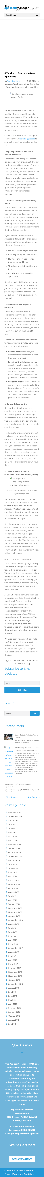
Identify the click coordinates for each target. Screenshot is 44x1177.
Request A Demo (22, 1159)
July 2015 (12, 1024)
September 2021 (15, 816)
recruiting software (27, 769)
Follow (22, 690)
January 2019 (14, 904)
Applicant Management (22, 757)
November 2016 (15, 976)
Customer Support (20, 765)
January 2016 (14, 1012)
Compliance (32, 763)
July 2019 (12, 896)
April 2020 (12, 876)
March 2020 (13, 880)
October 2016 (14, 980)
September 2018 (15, 920)
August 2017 (13, 952)
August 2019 (13, 892)
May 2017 (12, 956)
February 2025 (14, 812)
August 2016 (13, 988)
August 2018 (13, 924)
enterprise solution (32, 765)
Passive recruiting (21, 84)
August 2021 (13, 820)
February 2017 (14, 968)
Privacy (7, 1174)
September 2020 (15, 856)
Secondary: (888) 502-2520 (22, 1130)
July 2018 (12, 928)
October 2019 (14, 888)
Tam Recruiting (21, 740)
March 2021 (13, 840)
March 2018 (13, 944)
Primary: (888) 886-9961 (22, 1126)
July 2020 (12, 864)
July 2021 (12, 824)
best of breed (25, 763)
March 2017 (13, 964)
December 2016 (15, 972)
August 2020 (14, 860)
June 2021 (12, 828)
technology (32, 771)
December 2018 (15, 908)
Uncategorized (33, 790)
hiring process (19, 767)
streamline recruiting (21, 771)
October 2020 (14, 852)
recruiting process (27, 139)
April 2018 (12, 940)
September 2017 (15, 948)
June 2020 (13, 868)
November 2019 (15, 884)
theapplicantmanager (13, 790)
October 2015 (14, 1016)
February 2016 (14, 1008)
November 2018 (15, 912)
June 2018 (12, 932)
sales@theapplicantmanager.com (22, 1134)
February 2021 (14, 844)
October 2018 (14, 916)
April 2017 (12, 960)
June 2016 (12, 996)
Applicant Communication (26, 755)
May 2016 (12, 1000)
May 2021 (12, 832)
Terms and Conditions (23, 1174)
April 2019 (12, 900)
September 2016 (15, 984)
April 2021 (12, 836)
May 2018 (12, 936)
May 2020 (12, 872)
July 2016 (12, 992)
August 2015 (13, 1020)
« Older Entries (10, 797)
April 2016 (12, 1004)
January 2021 (14, 848)
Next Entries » (33, 797)
